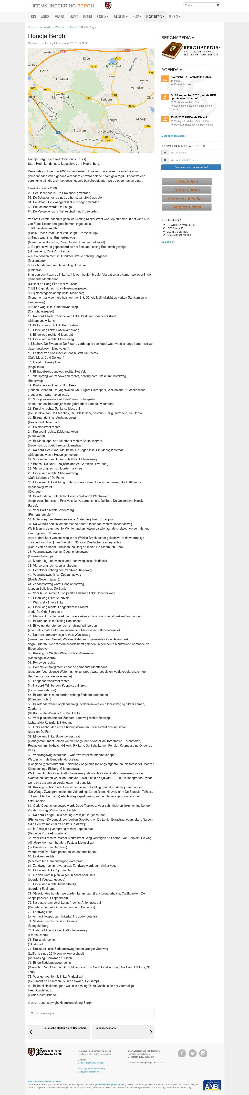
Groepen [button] (102, 16)
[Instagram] (203, 1053)
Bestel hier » (168, 241)
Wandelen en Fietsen (66, 27)
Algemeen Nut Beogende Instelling (109, 1084)
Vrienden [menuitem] (60, 16)
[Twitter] (193, 1053)
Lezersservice (44, 27)
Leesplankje (175, 228)
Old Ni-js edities (177, 231)
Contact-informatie (86, 1062)
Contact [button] (173, 16)
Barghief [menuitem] (87, 16)
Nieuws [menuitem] (74, 16)
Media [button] (136, 16)
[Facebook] (182, 1053)
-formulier (100, 1062)
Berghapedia (176, 37)
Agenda (170, 69)
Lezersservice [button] (154, 16)
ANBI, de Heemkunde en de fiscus (44, 1081)
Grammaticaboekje (179, 235)
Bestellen (170, 219)
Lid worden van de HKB (181, 225)
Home (31, 27)
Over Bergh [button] (119, 16)
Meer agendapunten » (174, 135)
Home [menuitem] (33, 16)
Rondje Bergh (88, 27)
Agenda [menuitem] (45, 16)
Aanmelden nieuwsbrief (182, 146)
